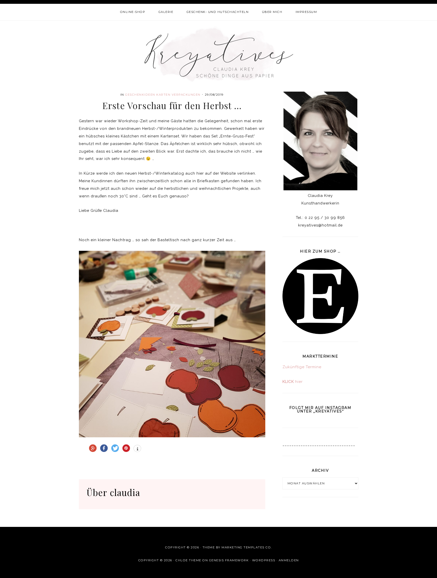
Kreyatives (218, 54)
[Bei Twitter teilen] (115, 448)
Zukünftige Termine (301, 367)
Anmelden (289, 560)
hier (292, 381)
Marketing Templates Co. (247, 547)
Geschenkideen (140, 94)
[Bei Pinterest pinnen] (126, 448)
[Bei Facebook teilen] (104, 448)
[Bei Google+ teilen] (93, 448)
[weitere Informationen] (137, 449)
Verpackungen (186, 94)
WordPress (263, 560)
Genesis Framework (229, 560)
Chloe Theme (188, 560)
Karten (163, 94)
